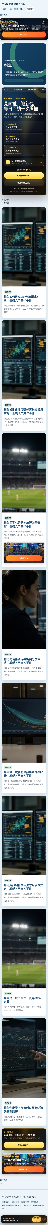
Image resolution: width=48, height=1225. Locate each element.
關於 (22, 9)
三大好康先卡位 (24, 175)
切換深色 (30, 9)
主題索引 (6, 1202)
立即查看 (37, 1219)
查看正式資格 (24, 1145)
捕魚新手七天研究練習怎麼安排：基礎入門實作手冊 (22, 524)
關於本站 (25, 1202)
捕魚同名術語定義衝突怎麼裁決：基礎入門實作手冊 (22, 661)
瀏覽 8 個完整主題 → (12, 80)
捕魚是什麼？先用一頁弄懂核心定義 (23, 1000)
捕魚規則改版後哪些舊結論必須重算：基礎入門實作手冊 (23, 411)
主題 (10, 9)
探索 (4, 9)
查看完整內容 (24, 183)
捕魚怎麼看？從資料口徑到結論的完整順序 (23, 1109)
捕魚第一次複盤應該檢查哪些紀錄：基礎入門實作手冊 (23, 774)
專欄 (16, 9)
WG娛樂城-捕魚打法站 (14, 3)
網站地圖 (34, 1202)
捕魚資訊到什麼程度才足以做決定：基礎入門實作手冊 (23, 887)
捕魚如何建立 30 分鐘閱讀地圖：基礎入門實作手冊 (21, 298)
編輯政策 (15, 1202)
